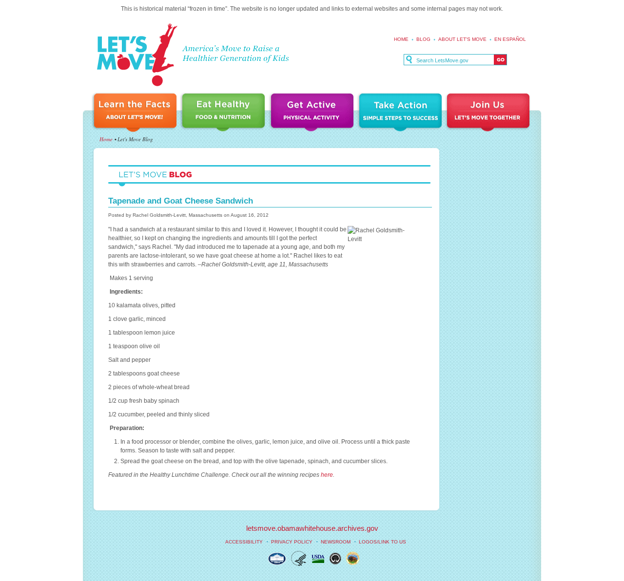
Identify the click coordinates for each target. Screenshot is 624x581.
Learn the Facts (136, 113)
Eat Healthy (225, 113)
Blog (423, 39)
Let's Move (137, 55)
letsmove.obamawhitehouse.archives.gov (312, 528)
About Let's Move (462, 39)
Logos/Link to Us (382, 541)
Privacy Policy (291, 541)
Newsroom (336, 541)
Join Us (489, 113)
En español (510, 39)
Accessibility (244, 541)
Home (401, 39)
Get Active (313, 113)
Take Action (402, 113)
